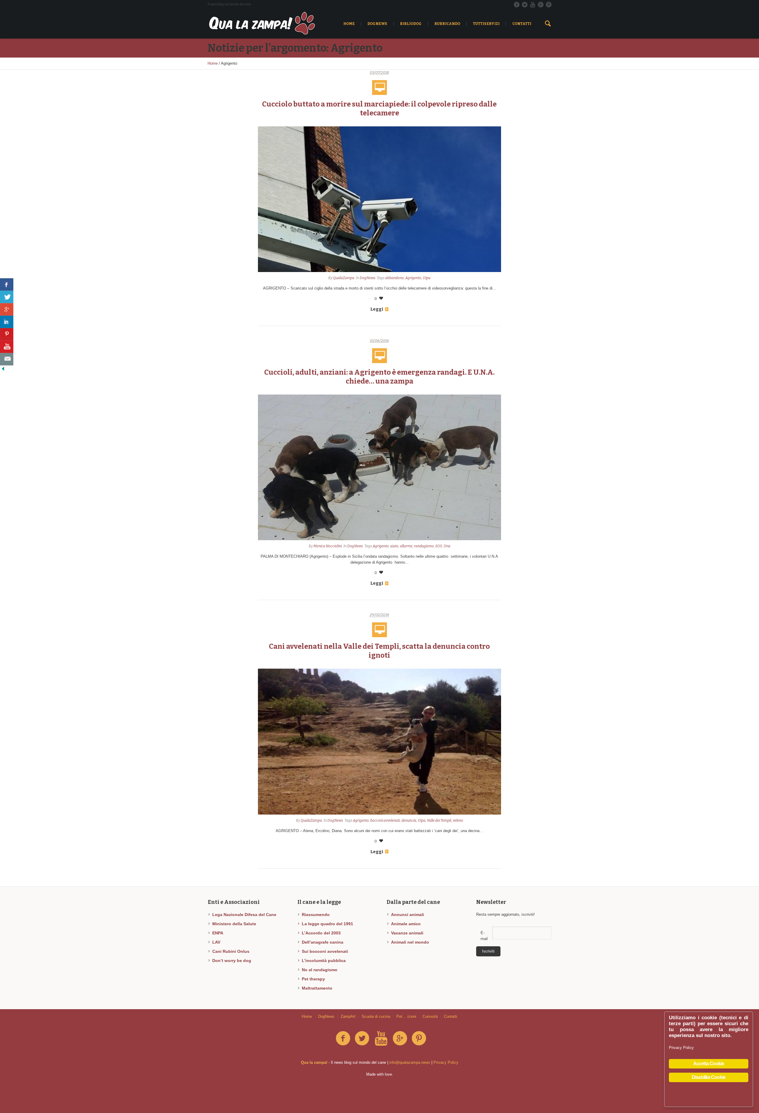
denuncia (408, 820)
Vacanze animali (407, 933)
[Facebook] (516, 4)
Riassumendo (316, 914)
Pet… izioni (406, 1016)
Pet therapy (313, 979)
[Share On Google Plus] (6, 309)
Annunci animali (407, 914)
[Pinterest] (548, 4)
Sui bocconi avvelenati (325, 951)
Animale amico (406, 923)
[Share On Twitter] (6, 297)
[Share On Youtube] (6, 347)
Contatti (450, 1016)
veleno (458, 820)
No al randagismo (319, 969)
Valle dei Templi (439, 820)
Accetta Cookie (708, 1063)
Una (447, 546)
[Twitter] (524, 4)
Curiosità (430, 1016)
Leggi (376, 309)
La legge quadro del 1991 (327, 923)
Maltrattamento (317, 988)
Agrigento (413, 278)
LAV (216, 942)
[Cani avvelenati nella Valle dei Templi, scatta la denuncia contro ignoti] (379, 741)
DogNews (367, 278)
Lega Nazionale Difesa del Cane (244, 914)
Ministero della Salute (234, 923)
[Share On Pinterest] (6, 334)
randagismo (424, 546)
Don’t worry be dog (231, 960)
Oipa (426, 278)
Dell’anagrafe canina (322, 942)
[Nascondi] (3, 368)
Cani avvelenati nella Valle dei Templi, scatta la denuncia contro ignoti (379, 650)
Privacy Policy (445, 1062)
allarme (406, 546)
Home (213, 63)
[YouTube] (532, 4)
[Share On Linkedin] (6, 322)
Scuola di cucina (376, 1016)
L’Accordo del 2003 (321, 933)
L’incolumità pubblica (324, 960)
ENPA (217, 933)
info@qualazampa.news (409, 1062)
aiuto (394, 546)
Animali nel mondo (410, 942)
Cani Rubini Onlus (230, 951)
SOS (438, 546)
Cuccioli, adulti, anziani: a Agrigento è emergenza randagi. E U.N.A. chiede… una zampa (379, 376)
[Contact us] (6, 359)
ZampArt (348, 1016)
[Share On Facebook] (6, 284)
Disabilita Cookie (708, 1077)
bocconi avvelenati (385, 820)
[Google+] (540, 4)
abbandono (394, 278)
